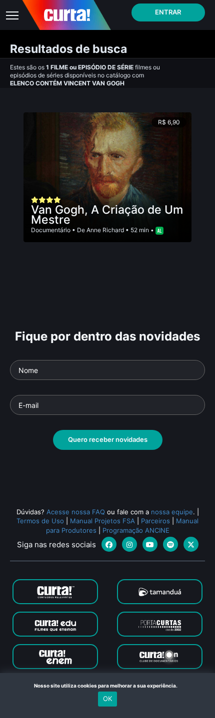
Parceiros (155, 521)
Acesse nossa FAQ (75, 512)
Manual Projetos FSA (102, 521)
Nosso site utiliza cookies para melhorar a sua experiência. (108, 686)
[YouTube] (150, 544)
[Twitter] (191, 544)
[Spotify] (170, 544)
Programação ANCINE (136, 530)
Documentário (50, 230)
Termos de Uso (40, 521)
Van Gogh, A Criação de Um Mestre (107, 215)
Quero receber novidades (108, 439)
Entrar (168, 12)
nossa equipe (172, 512)
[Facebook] (109, 544)
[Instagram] (129, 544)
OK (107, 699)
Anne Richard (105, 230)
